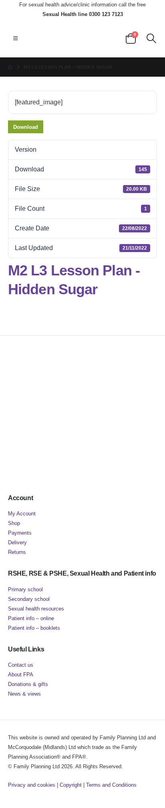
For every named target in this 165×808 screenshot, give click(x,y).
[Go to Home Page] (10, 67)
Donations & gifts (28, 684)
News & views (24, 694)
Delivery (17, 542)
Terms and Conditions (111, 785)
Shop (14, 523)
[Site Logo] (63, 38)
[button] (15, 38)
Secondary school (29, 599)
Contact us (20, 665)
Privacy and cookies (31, 785)
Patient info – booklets (34, 628)
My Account (22, 514)
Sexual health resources (36, 609)
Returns (17, 552)
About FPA (20, 675)
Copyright (71, 785)
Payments (20, 533)
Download (25, 127)
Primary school (25, 589)
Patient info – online (31, 618)
